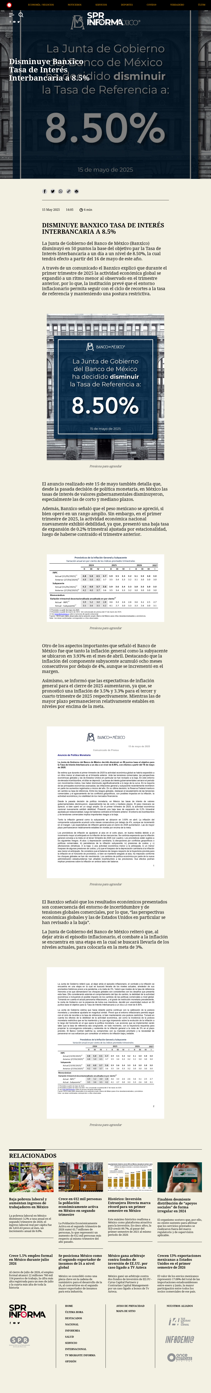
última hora (74, 1312)
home (69, 1306)
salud (69, 1337)
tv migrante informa (80, 1355)
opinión (70, 1361)
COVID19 (65, 4)
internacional (76, 1349)
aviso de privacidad (130, 1306)
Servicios (15, 4)
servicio (71, 1343)
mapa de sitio (125, 1311)
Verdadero (91, 4)
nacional (72, 1324)
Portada (147, 4)
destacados (73, 1318)
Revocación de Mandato (182, 4)
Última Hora (120, 4)
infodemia (72, 1330)
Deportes (41, 4)
